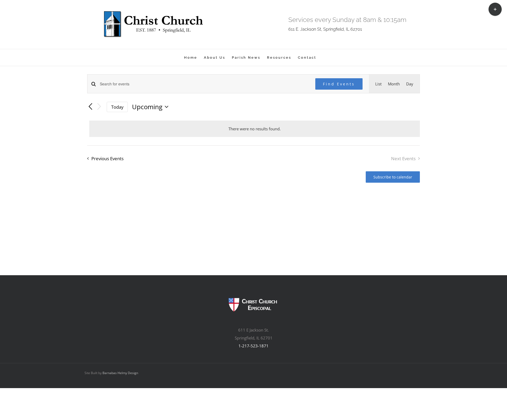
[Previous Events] (90, 107)
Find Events (339, 83)
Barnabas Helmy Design (120, 373)
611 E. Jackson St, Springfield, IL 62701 (325, 29)
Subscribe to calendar (392, 177)
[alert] (254, 129)
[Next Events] (99, 107)
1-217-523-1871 (253, 345)
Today (117, 107)
